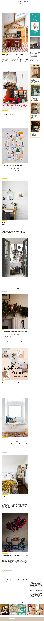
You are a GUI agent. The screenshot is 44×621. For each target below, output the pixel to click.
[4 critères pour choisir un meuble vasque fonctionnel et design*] (35, 108)
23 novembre (13, 334)
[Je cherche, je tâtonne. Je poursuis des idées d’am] (4, 609)
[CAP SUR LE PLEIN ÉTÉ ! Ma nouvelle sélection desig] (22, 609)
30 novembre (13, 385)
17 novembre (13, 168)
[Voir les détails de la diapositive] (35, 26)
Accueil (4, 6)
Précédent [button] (31, 29)
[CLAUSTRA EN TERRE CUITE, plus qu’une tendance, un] (30, 609)
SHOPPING (31, 6)
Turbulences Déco (12, 618)
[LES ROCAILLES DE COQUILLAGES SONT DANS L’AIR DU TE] (13, 609)
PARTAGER (17, 57)
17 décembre (13, 558)
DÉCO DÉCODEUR (17, 6)
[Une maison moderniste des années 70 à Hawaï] (35, 126)
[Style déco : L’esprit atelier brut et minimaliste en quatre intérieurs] (35, 72)
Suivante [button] (38, 29)
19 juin (13, 441)
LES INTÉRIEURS (9, 6)
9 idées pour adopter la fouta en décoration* (14, 440)
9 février (13, 57)
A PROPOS (22, 583)
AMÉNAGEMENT (37, 6)
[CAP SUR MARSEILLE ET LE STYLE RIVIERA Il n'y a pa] (39, 609)
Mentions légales (22, 587)
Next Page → (10, 571)
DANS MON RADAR (25, 6)
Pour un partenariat (22, 584)
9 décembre (13, 281)
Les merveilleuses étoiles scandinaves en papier (15, 280)
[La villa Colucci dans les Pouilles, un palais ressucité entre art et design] (35, 90)
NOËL (3, 163)
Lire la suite (5, 67)
